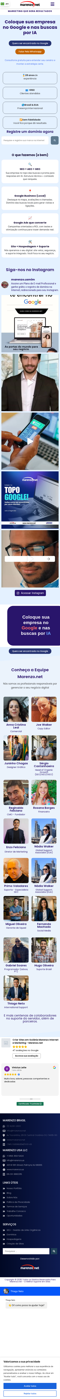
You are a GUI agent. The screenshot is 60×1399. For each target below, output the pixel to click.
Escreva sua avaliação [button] (26, 1055)
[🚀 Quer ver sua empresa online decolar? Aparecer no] (30, 559)
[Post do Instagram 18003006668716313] (30, 323)
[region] (30, 1378)
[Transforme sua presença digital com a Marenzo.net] (30, 500)
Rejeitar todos (30, 1393)
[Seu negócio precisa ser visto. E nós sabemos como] (30, 441)
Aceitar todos (30, 1386)
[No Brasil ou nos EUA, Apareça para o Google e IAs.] (30, 382)
